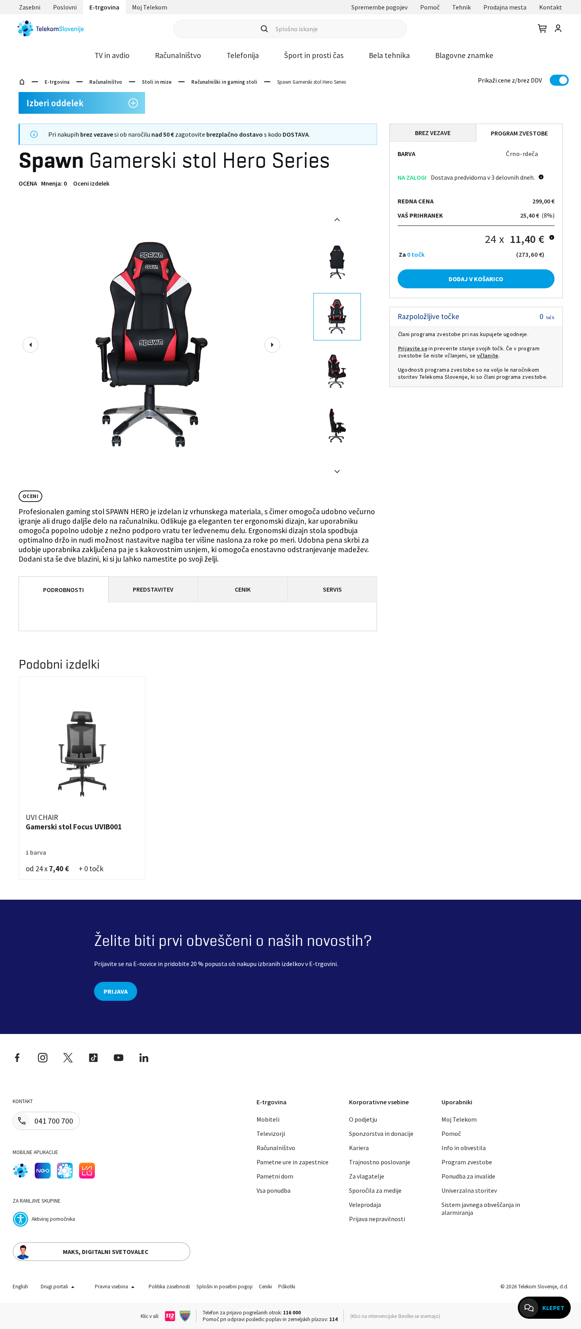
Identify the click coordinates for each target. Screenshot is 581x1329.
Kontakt (550, 7)
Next (272, 345)
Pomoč (430, 7)
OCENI (30, 496)
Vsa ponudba (273, 1190)
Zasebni (29, 7)
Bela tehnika (389, 55)
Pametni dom (275, 1176)
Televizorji (271, 1133)
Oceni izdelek (91, 183)
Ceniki (265, 1286)
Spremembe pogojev (379, 7)
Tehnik (461, 7)
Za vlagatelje (366, 1176)
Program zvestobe (466, 1162)
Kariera (359, 1148)
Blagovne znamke (464, 55)
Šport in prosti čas (313, 55)
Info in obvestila (463, 1148)
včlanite (487, 355)
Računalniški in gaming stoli (224, 82)
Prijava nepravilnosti (377, 1219)
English (20, 1286)
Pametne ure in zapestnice (292, 1162)
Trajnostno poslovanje (379, 1162)
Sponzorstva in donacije (381, 1133)
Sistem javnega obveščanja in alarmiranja (480, 1208)
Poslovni (65, 7)
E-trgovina (104, 7)
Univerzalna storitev (469, 1190)
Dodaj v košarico (476, 279)
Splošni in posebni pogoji (224, 1286)
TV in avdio (112, 55)
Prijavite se (412, 348)
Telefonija (242, 55)
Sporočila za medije (375, 1190)
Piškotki (286, 1286)
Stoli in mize (157, 82)
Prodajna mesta (504, 7)
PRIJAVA (116, 991)
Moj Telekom (149, 7)
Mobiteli (268, 1119)
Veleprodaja (365, 1205)
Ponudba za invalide (468, 1176)
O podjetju (363, 1119)
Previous (30, 345)
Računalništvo (178, 55)
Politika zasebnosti (169, 1286)
